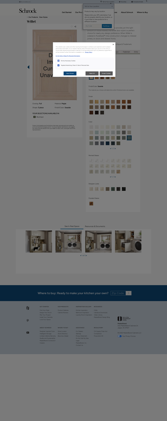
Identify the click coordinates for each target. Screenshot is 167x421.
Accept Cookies (106, 73)
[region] (84, 59)
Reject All (92, 73)
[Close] (113, 44)
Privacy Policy (88, 52)
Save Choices (70, 73)
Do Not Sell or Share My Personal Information (68, 56)
